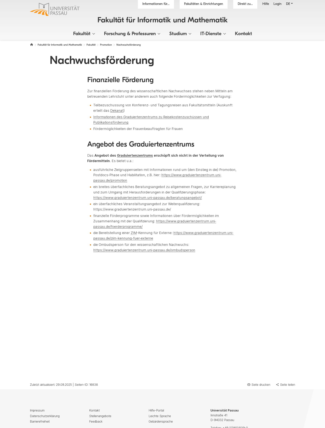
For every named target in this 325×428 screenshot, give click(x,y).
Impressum (37, 410)
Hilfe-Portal (156, 410)
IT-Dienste (210, 33)
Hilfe (265, 4)
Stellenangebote (100, 416)
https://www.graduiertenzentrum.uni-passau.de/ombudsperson (144, 250)
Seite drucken (260, 384)
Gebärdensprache (161, 421)
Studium (178, 33)
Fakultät (81, 33)
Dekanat (117, 110)
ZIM (134, 233)
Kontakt (243, 33)
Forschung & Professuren (130, 33)
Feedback (96, 421)
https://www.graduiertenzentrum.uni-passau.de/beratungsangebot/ (147, 198)
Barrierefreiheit (40, 421)
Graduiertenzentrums (135, 155)
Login (277, 4)
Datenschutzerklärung (45, 416)
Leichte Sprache (160, 416)
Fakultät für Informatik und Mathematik (162, 20)
